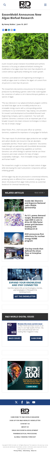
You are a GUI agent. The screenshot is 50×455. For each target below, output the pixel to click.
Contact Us (25, 424)
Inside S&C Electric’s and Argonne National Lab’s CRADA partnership (35, 204)
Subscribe (36, 338)
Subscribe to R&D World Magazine (25, 417)
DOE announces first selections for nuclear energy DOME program (35, 237)
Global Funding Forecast (25, 437)
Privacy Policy (18, 450)
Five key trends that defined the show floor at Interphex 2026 (34, 252)
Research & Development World (25, 4)
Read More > (40, 193)
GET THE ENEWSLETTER (25, 296)
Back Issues (14, 338)
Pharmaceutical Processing (25, 434)
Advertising (26, 450)
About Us (25, 427)
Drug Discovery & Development (25, 430)
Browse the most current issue (30, 324)
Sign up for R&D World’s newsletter (25, 420)
